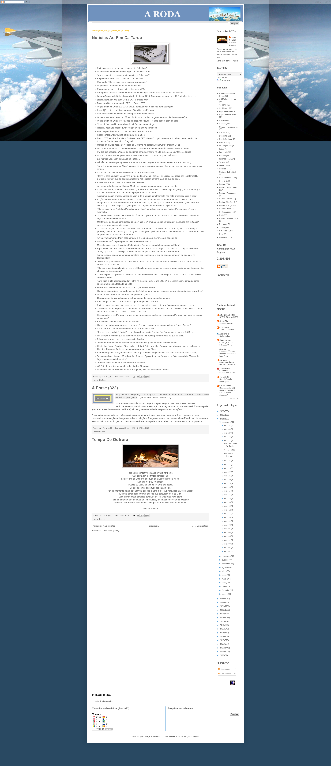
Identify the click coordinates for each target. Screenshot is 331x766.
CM (168, 397)
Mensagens (225, 669)
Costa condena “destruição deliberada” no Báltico (121, 135)
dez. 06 (227, 532)
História (222, 155)
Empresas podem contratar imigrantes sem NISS (121, 89)
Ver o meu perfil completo (227, 61)
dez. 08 (227, 525)
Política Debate (225, 199)
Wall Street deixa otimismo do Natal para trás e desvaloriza (126, 113)
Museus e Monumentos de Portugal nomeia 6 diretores (123, 71)
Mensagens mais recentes (103, 526)
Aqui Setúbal (224, 111)
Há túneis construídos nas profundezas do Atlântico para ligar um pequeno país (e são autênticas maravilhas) (150, 291)
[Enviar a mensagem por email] (138, 376)
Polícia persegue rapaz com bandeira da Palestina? (122, 68)
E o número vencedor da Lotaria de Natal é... (118, 159)
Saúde (222, 227)
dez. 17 (227, 491)
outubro (225, 560)
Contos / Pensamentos (229, 127)
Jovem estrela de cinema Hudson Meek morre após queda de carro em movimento (137, 186)
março (225, 586)
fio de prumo (225, 340)
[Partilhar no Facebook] (145, 376)
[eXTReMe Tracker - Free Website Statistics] (232, 685)
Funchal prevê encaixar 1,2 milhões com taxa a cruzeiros (125, 131)
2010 (222, 648)
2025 (222, 415)
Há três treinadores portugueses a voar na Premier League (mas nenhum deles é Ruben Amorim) (144, 162)
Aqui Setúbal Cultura (227, 115)
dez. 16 (227, 495)
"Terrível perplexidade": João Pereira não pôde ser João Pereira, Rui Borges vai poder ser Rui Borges (146, 176)
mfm (234, 37)
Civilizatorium (224, 336)
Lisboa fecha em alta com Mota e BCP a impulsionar (122, 100)
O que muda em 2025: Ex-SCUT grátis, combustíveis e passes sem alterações (135, 107)
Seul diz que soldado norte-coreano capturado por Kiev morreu (127, 301)
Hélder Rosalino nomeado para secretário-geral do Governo (126, 287)
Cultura (222, 132)
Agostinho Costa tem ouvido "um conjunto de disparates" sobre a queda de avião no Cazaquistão (144, 248)
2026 (222, 411)
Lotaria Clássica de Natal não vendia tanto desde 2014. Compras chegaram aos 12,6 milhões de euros (146, 96)
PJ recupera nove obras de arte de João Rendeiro (121, 182)
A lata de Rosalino (226, 323)
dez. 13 (227, 506)
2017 (222, 621)
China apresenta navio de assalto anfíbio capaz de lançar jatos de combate (133, 298)
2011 (222, 644)
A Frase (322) (105, 388)
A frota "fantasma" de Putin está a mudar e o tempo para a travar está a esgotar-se (137, 238)
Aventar (222, 349)
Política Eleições (226, 202)
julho (224, 571)
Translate (226, 80)
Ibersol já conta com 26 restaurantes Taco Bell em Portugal (125, 110)
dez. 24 (227, 464)
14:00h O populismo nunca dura (160, 138)
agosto (225, 567)
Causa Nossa (225, 385)
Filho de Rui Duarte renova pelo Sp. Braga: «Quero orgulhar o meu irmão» (133, 369)
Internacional (224, 159)
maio (224, 579)
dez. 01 (227, 551)
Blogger (196, 736)
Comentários (225, 674)
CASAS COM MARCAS (228, 317)
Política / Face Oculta (228, 187)
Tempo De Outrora (110, 439)
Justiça (222, 162)
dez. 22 (227, 472)
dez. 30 (227, 429)
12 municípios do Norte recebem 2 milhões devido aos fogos (126, 124)
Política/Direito (225, 209)
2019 (222, 614)
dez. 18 (227, 487)
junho (224, 575)
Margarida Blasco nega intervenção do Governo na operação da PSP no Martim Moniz (138, 145)
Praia (221, 215)
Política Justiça (225, 205)
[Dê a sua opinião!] (141, 376)
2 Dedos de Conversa (224, 369)
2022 (222, 602)
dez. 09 (227, 521)
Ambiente (223, 108)
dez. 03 (227, 544)
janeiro (225, 594)
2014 (222, 633)
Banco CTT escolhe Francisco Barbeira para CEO (121, 138)
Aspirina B (224, 334)
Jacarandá (224, 377)
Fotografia (223, 152)
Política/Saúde (225, 212)
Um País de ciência (227, 364)
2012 (222, 640)
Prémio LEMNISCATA (228, 218)
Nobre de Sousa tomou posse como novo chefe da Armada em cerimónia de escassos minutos (143, 148)
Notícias (102, 380)
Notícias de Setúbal (227, 172)
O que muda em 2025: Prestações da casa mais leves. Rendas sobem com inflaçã (137, 121)
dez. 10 (227, 517)
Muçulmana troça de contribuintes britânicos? (119, 85)
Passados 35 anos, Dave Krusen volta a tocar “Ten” (227, 353)
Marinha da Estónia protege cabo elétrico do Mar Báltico (124, 241)
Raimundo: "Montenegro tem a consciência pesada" (122, 82)
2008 (222, 655)
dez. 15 (227, 498)
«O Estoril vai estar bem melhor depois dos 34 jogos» (123, 366)
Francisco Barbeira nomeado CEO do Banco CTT (121, 103)
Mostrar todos (234, 398)
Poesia (222, 181)
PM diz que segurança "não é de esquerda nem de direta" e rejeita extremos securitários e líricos (144, 152)
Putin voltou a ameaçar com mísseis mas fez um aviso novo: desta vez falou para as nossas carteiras (146, 305)
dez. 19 (227, 483)
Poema (102, 519)
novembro (226, 556)
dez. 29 (227, 433)
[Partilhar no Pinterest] (148, 376)
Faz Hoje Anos (225, 146)
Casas (222, 120)
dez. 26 (227, 461)
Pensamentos (225, 178)
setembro (226, 564)
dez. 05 (227, 536)
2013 (222, 636)
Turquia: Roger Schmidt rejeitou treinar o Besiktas (121, 362)
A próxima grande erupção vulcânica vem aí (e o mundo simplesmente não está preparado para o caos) (147, 196)
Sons (221, 234)
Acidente (223, 105)
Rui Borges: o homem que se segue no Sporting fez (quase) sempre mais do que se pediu (140, 336)
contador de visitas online (102, 701)
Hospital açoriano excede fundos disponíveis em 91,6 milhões (127, 128)
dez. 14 (227, 502)
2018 (222, 617)
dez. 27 (227, 440)
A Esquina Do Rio (227, 315)
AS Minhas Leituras (227, 99)
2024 (222, 419)
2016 (222, 625)
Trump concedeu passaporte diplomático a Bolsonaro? (123, 75)
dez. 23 (227, 468)
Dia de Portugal (225, 139)
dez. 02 (227, 547)
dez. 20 (227, 480)
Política (102, 432)
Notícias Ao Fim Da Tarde (117, 37)
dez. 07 (227, 529)
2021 (222, 606)
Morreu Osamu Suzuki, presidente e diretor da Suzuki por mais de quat (131, 155)
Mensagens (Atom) (111, 530)
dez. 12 (227, 510)
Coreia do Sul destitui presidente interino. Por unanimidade (125, 172)
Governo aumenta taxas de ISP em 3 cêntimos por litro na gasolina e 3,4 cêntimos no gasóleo (142, 117)
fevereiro (226, 590)
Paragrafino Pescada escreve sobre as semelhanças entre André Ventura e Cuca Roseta (140, 92)
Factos (222, 142)
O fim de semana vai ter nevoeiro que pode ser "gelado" (124, 294)
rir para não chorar (227, 373)
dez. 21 (227, 476)
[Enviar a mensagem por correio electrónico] (134, 377)
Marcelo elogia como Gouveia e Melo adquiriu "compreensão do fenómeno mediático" (138, 245)
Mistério (222, 165)
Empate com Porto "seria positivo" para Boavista (120, 78)
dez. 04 (227, 540)
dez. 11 (227, 513)
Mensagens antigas (200, 526)
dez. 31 (227, 425)
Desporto (223, 136)
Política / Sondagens (227, 193)
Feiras (221, 149)
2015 (222, 629)
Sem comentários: (122, 377)
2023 (222, 598)
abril (224, 582)
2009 (222, 651)
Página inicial (153, 526)
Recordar (223, 224)
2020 (222, 610)
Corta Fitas (224, 321)
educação (223, 237)
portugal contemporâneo (226, 361)
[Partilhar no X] (143, 376)
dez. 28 (227, 437)
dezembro (226, 422)
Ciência (222, 123)
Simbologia (223, 231)
